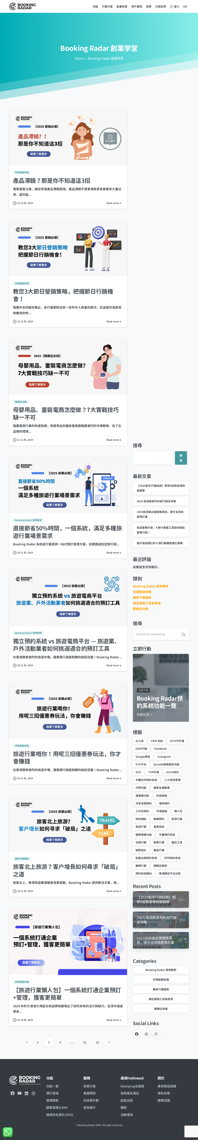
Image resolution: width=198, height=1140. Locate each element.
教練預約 (159, 819)
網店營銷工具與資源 (147, 603)
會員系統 (159, 827)
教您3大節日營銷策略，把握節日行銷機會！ (63, 295)
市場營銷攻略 (142, 592)
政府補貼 (141, 819)
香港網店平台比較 (170, 873)
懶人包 (178, 811)
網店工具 (177, 842)
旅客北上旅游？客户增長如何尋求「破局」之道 (67, 870)
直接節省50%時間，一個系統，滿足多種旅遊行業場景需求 (67, 532)
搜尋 (137, 445)
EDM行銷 (141, 748)
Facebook (160, 748)
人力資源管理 (172, 780)
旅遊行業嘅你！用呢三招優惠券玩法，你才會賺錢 (67, 757)
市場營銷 (161, 811)
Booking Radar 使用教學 (150, 586)
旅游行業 (177, 819)
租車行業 (159, 842)
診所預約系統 (172, 858)
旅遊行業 (141, 827)
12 (97, 1042)
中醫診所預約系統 (146, 780)
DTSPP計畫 (177, 741)
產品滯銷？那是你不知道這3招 (51, 181)
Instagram (164, 756)
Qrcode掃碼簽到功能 (166, 764)
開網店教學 (160, 866)
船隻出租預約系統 (146, 858)
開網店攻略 (140, 609)
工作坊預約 (142, 811)
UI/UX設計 (172, 772)
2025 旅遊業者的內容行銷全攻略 (156, 501)
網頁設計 (141, 850)
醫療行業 (141, 866)
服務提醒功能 (144, 834)
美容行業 (159, 850)
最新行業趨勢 (142, 597)
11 (84, 1042)
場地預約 (164, 803)
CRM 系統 (157, 741)
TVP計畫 (153, 772)
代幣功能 (141, 787)
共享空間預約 (144, 803)
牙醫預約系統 (167, 834)
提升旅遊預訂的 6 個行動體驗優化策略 (160, 543)
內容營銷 (161, 795)
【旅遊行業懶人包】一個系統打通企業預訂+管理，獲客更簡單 (67, 994)
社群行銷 (141, 842)
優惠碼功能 (142, 795)
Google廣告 (143, 756)
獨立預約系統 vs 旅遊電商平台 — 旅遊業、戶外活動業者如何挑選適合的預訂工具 (66, 645)
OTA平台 (141, 764)
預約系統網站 (144, 873)
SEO (138, 772)
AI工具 (140, 741)
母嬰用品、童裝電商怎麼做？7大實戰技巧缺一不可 (66, 413)
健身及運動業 (162, 787)
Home (79, 58)
